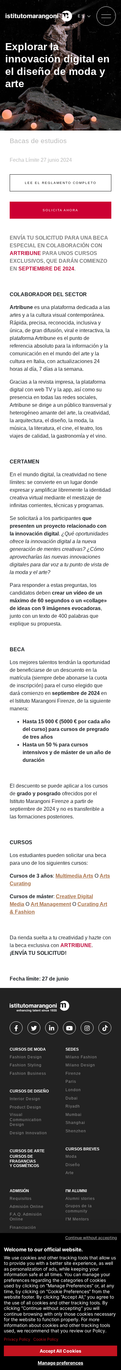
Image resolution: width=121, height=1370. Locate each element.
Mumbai (74, 1114)
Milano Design (80, 1065)
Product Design (25, 1107)
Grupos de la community (79, 1208)
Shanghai (75, 1122)
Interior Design (25, 1099)
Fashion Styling (26, 1065)
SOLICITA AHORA (60, 210)
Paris (71, 1081)
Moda (71, 1156)
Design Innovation (28, 1133)
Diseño (73, 1165)
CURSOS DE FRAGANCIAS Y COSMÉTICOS (24, 1161)
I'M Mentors (77, 1219)
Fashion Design (26, 1057)
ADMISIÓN (19, 1191)
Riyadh (73, 1106)
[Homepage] (39, 16)
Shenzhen (76, 1131)
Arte (70, 1173)
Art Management (51, 904)
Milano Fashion (81, 1057)
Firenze (73, 1073)
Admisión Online (27, 1206)
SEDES (72, 1049)
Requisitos (21, 1198)
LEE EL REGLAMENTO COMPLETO (60, 183)
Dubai (72, 1098)
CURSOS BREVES (82, 1149)
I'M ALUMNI (76, 1191)
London (73, 1090)
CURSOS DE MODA (28, 1049)
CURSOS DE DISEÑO (29, 1091)
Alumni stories (80, 1198)
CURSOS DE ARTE (27, 1151)
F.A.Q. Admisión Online (26, 1217)
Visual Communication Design (26, 1119)
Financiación (23, 1227)
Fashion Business (28, 1073)
